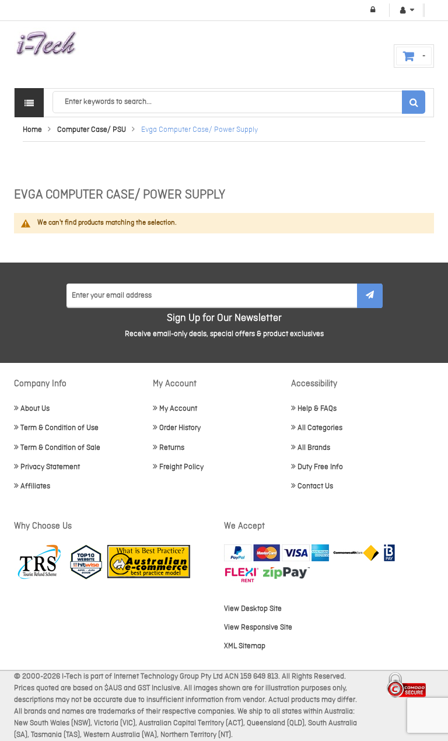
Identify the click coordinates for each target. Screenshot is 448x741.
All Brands (314, 448)
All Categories (320, 428)
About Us (35, 409)
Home (32, 130)
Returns (171, 448)
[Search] (413, 102)
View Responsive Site (258, 627)
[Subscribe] (370, 296)
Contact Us (315, 486)
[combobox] (238, 102)
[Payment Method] (356, 553)
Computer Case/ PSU (91, 130)
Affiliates (35, 486)
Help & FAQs (317, 409)
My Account (178, 409)
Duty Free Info (320, 467)
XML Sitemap (244, 646)
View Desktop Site (253, 609)
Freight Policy (181, 467)
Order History (180, 428)
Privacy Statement (50, 467)
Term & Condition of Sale (60, 448)
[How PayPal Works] (276, 553)
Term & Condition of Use (59, 428)
